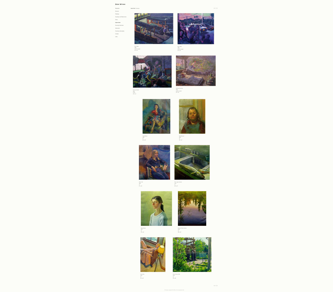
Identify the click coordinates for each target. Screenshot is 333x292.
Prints (116, 19)
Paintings (117, 13)
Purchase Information (119, 31)
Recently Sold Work (119, 25)
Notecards (117, 28)
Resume (117, 11)
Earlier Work (117, 22)
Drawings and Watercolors (120, 16)
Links (116, 36)
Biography (117, 8)
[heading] (119, 4)
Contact (117, 33)
